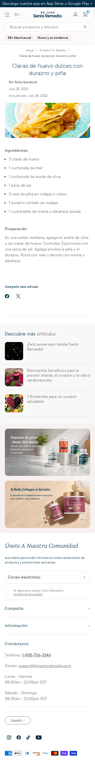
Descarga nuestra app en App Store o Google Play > (47, 3)
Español (16, 720)
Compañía (14, 608)
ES (16, 14)
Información (16, 626)
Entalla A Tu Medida (53, 50)
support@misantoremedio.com (45, 666)
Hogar (30, 50)
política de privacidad (28, 594)
